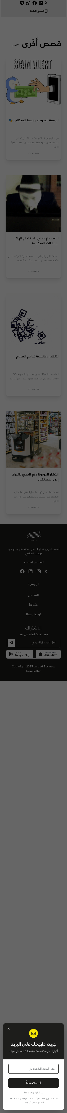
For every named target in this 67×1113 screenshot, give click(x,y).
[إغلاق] (8, 1028)
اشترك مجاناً (33, 1083)
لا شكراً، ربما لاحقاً (33, 1092)
